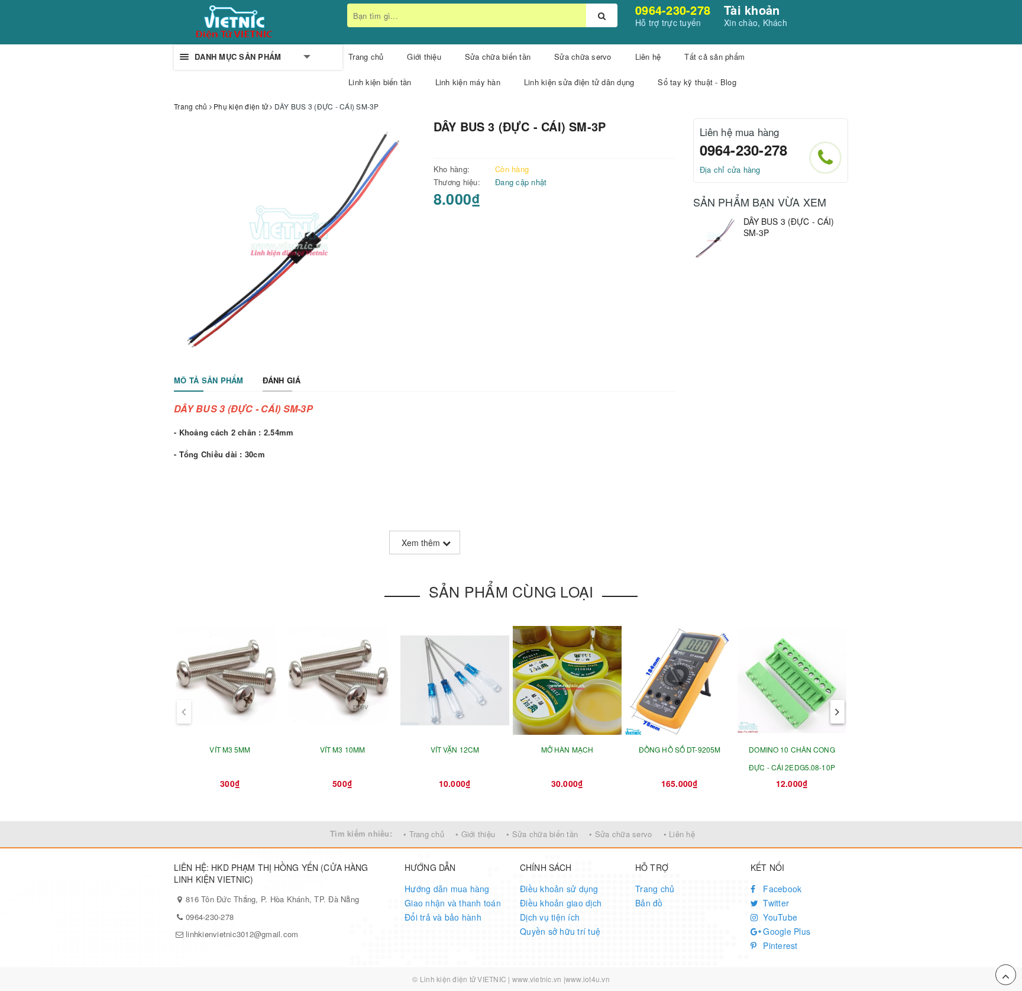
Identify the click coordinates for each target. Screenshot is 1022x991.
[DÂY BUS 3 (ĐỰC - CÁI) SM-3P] (715, 238)
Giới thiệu (424, 56)
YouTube (779, 917)
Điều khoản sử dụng (559, 889)
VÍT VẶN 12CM (455, 749)
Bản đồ (649, 903)
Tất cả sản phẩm (714, 56)
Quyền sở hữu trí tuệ (560, 931)
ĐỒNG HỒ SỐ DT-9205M (679, 749)
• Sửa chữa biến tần (542, 834)
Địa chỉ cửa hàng (730, 169)
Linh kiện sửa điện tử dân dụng (579, 82)
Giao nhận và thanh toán (453, 903)
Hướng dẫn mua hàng (447, 889)
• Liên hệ (679, 834)
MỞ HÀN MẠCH (567, 749)
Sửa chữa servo (583, 56)
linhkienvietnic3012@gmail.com (242, 934)
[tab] (209, 380)
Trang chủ (654, 889)
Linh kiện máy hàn (467, 82)
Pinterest (779, 945)
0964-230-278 (672, 9)
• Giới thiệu (475, 834)
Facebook (781, 889)
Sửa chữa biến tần (498, 56)
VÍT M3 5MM (229, 749)
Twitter (775, 903)
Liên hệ (648, 56)
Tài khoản (752, 9)
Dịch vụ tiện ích (550, 917)
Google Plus (785, 931)
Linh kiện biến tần (380, 82)
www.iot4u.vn (587, 979)
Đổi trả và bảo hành (443, 917)
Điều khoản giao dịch (560, 903)
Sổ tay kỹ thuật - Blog (697, 82)
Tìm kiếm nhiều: (361, 833)
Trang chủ (365, 56)
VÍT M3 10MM (342, 749)
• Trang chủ (423, 834)
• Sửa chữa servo (620, 834)
